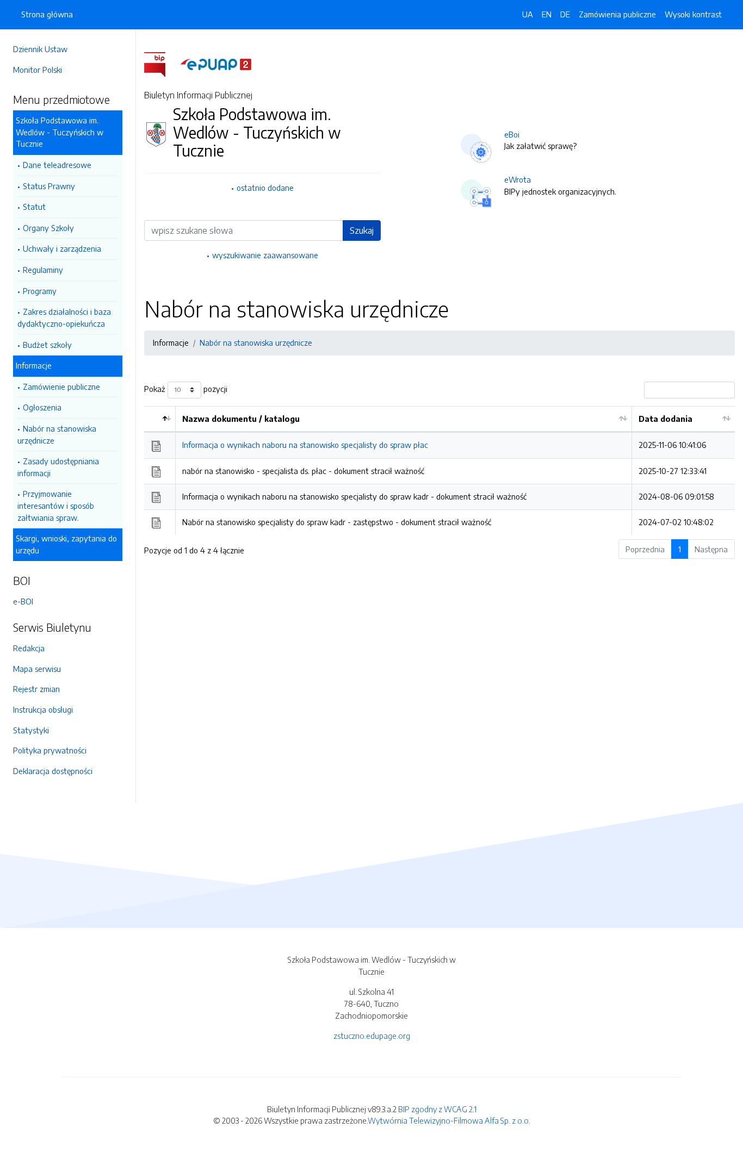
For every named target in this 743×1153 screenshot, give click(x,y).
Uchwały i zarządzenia (62, 248)
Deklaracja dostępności (52, 771)
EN (547, 14)
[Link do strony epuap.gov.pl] (216, 63)
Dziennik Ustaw (40, 49)
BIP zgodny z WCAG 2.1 (437, 1109)
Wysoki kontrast (693, 14)
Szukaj (362, 230)
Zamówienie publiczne (61, 386)
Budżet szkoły (47, 345)
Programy (40, 291)
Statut (34, 206)
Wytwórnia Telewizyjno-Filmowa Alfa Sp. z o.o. (449, 1120)
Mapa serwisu (37, 669)
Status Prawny (49, 186)
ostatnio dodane (265, 187)
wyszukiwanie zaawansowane (265, 255)
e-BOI (23, 601)
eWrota (517, 179)
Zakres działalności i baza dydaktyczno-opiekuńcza (64, 317)
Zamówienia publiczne (617, 14)
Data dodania (665, 418)
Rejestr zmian (36, 689)
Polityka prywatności (49, 750)
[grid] (439, 470)
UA (527, 14)
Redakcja (29, 648)
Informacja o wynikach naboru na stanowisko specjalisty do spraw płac (305, 445)
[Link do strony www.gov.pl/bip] (161, 63)
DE (565, 14)
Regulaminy (43, 270)
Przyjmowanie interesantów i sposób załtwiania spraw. (55, 505)
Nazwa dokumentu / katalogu (241, 418)
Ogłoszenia (42, 407)
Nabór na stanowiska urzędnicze (56, 434)
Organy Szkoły (48, 228)
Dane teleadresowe (57, 165)
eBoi (511, 134)
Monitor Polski (37, 69)
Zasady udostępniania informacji (58, 467)
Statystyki (31, 730)
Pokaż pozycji (185, 389)
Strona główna (47, 14)
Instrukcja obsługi (43, 709)
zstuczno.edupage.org (371, 1035)
